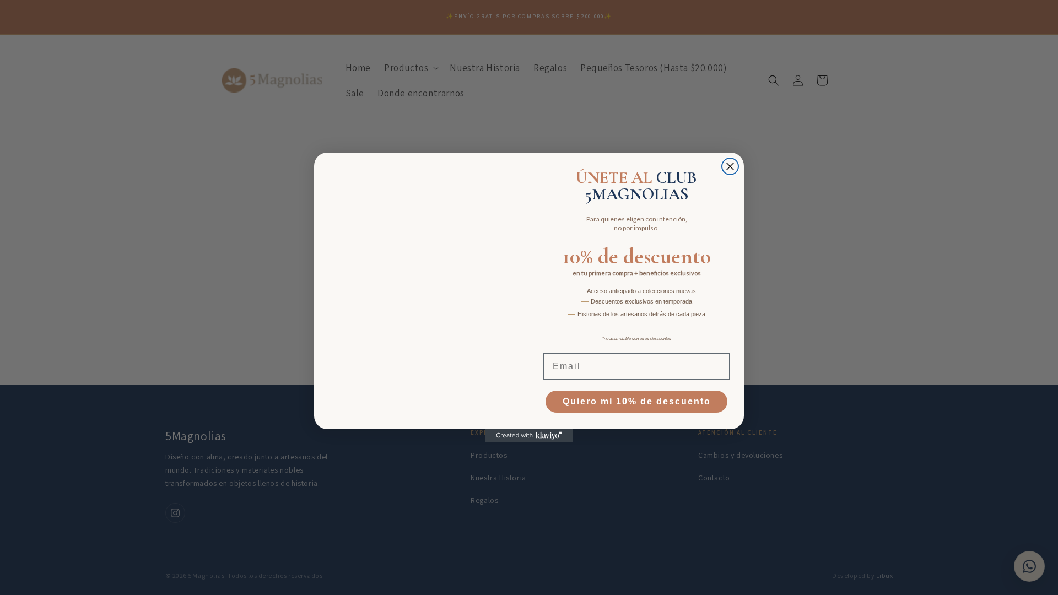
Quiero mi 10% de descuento (637, 401)
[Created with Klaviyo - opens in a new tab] (529, 435)
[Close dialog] (730, 166)
